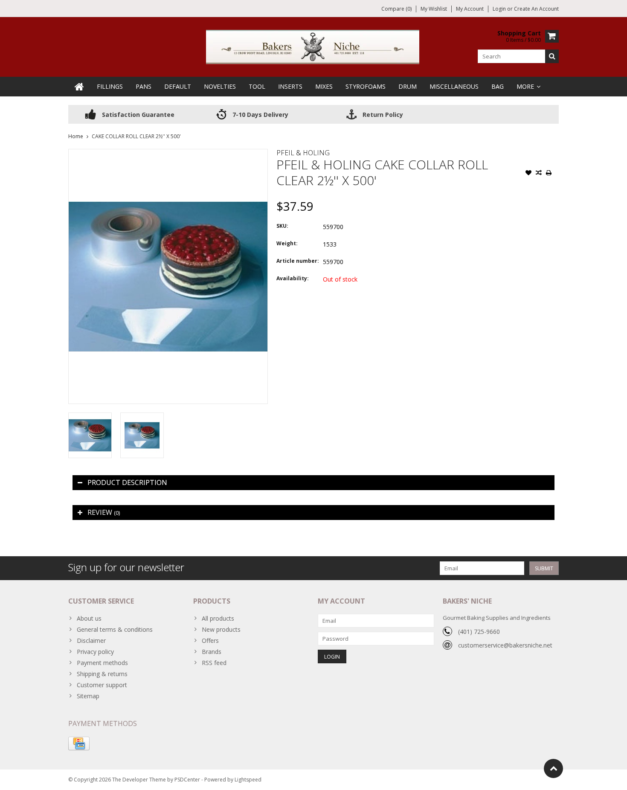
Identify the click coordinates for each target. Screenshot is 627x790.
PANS (143, 86)
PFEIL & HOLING (303, 152)
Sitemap (88, 696)
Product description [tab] (127, 482)
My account (470, 8)
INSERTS (290, 86)
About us (89, 618)
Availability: (292, 278)
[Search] (552, 56)
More (525, 86)
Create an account (536, 8)
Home (75, 136)
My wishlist (434, 8)
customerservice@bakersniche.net (505, 645)
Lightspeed (248, 779)
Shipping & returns (102, 674)
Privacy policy (95, 652)
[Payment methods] (79, 743)
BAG (497, 86)
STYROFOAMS (365, 86)
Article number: (297, 260)
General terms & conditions (115, 629)
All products (218, 618)
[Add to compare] (539, 173)
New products (221, 629)
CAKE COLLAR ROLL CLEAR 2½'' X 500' (136, 136)
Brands (211, 652)
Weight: (287, 243)
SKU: (282, 225)
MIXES (324, 86)
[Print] (549, 173)
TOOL (257, 86)
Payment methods (102, 663)
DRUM (407, 86)
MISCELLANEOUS (454, 86)
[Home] (79, 86)
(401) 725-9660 (479, 631)
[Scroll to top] (553, 768)
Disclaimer (91, 640)
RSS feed (214, 663)
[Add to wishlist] (528, 173)
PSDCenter (187, 779)
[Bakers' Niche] (313, 46)
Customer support (102, 685)
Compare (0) (396, 8)
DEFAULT (177, 86)
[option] (90, 435)
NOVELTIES (220, 86)
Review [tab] (103, 512)
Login (500, 8)
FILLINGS (110, 86)
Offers (210, 640)
